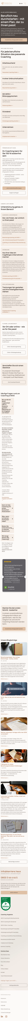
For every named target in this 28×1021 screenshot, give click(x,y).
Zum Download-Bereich (14, 382)
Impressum (3, 998)
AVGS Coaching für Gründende (8, 921)
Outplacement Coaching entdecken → (9, 311)
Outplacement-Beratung (7, 943)
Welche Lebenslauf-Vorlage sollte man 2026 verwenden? (14, 733)
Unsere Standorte (5, 958)
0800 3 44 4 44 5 (9, 877)
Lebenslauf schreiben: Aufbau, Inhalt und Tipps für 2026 (13, 797)
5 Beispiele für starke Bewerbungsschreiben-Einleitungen (11, 765)
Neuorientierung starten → (9, 88)
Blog (2, 965)
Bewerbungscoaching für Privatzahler (10, 928)
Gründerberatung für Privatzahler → (12, 278)
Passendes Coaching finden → (10, 72)
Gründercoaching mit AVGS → (10, 276)
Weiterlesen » (4, 679)
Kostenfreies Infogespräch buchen (14, 39)
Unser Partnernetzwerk (6, 976)
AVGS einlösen (14, 892)
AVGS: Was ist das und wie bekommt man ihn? (13, 698)
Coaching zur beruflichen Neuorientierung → (13, 243)
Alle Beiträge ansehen (14, 861)
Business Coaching (5, 946)
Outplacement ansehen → (9, 136)
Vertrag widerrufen (14, 985)
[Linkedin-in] (2, 1016)
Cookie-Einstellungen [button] (6, 1012)
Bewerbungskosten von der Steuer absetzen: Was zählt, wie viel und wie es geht (12, 836)
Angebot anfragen (14, 192)
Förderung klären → (7, 105)
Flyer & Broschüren (5, 961)
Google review (12, 589)
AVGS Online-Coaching (6, 925)
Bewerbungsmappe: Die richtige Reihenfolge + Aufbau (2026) (10, 658)
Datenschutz (4, 1002)
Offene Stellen (4, 968)
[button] (25, 3)
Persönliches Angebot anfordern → (7, 499)
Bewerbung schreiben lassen (8, 939)
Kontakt (3, 972)
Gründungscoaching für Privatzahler (9, 932)
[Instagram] (6, 1016)
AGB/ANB (3, 1005)
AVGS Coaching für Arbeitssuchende (10, 918)
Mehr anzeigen (16, 582)
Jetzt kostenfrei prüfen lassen (14, 188)
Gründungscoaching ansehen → (11, 121)
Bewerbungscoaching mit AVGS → (11, 237)
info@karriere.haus (11, 871)
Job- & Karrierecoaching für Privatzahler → (13, 240)
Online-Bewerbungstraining (14, 346)
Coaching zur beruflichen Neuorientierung (11, 936)
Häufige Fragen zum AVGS (9, 980)
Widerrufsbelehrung (5, 1009)
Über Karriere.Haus (5, 954)
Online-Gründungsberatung (14, 352)
